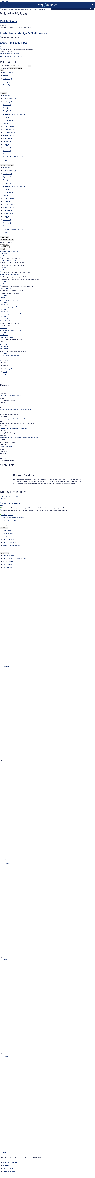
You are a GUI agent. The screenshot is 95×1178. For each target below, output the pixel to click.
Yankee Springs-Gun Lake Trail (9, 300)
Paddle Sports (8, 21)
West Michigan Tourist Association (10, 54)
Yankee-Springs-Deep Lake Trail (9, 251)
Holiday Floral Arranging (7, 447)
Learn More (3, 253)
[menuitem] (49, 1171)
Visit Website (4, 256)
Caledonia (3, 498)
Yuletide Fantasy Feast (7, 456)
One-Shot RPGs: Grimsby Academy (10, 396)
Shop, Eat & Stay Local (13, 43)
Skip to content (4, 1)
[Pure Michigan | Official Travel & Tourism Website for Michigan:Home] (47, 5)
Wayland (2, 501)
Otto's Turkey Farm (5, 288)
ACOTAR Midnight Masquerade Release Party (13, 428)
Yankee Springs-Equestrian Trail (9, 356)
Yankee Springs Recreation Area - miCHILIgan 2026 (15, 409)
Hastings (2, 505)
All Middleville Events (7, 390)
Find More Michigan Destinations (9, 496)
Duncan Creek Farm (6, 321)
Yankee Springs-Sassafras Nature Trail (11, 314)
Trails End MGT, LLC (6, 349)
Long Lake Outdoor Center (8, 260)
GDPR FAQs (6, 1165)
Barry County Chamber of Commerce (11, 56)
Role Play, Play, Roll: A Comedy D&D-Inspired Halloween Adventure (20, 437)
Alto (1, 512)
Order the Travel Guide (9, 520)
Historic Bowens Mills (6, 337)
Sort (1, 247)
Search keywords (5, 66)
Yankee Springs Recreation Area (9, 274)
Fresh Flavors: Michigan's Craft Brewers (23, 33)
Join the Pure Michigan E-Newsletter (14, 517)
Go (30, 66)
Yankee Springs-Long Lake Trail (9, 307)
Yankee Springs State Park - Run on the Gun (13, 419)
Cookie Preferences (9, 1171)
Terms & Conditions (9, 1168)
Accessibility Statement (10, 1162)
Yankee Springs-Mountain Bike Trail (10, 330)
